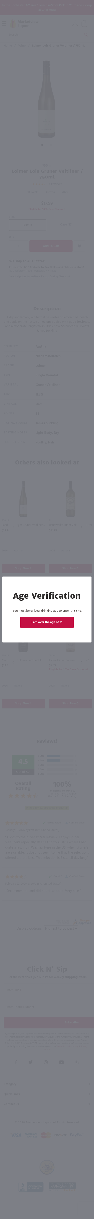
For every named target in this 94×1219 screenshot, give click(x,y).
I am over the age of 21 (47, 622)
